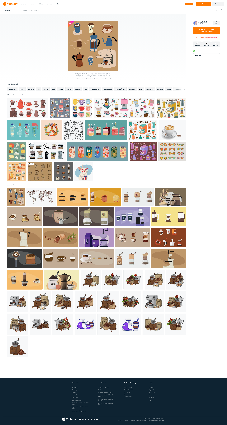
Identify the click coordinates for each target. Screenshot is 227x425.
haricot (69, 89)
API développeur (77, 400)
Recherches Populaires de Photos (105, 399)
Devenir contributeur (128, 395)
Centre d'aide (128, 387)
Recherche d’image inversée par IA (80, 403)
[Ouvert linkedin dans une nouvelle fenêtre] (85, 419)
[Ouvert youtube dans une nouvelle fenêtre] (97, 419)
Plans (182, 4)
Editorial (49, 4)
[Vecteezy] (10, 4)
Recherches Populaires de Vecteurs (105, 395)
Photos (32, 4)
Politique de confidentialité (138, 420)
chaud (169, 89)
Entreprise (75, 395)
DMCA (100, 390)
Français (151, 397)
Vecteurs (23, 4)
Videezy (74, 392)
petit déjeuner (95, 89)
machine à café (120, 89)
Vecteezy (74, 390)
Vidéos (41, 4)
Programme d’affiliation (105, 392)
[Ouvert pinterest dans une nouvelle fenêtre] (88, 419)
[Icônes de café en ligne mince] (40, 171)
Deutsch (151, 395)
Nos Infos (127, 392)
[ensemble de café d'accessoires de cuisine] (142, 130)
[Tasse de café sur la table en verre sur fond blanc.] (172, 130)
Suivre (216, 24)
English (151, 387)
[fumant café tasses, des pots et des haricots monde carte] (41, 197)
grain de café (107, 89)
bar (39, 89)
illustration (178, 89)
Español (151, 390)
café (53, 89)
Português (152, 392)
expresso (160, 89)
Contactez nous (128, 390)
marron (46, 89)
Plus (57, 4)
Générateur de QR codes (79, 411)
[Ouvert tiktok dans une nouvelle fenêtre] (91, 419)
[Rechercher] (216, 10)
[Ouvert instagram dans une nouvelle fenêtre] (82, 419)
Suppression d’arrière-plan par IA (80, 407)
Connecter (218, 4)
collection (132, 89)
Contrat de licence (103, 387)
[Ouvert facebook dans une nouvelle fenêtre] (80, 419)
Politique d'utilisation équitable (155, 420)
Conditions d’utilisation (124, 420)
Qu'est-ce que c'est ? (212, 51)
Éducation (75, 397)
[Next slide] (183, 89)
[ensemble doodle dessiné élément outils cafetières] (73, 130)
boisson (77, 89)
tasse (140, 89)
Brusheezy (75, 387)
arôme (22, 89)
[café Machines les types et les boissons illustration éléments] (72, 197)
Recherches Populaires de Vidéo (105, 404)
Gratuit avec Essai (206, 30)
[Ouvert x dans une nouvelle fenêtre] (94, 419)
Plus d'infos (198, 55)
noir (85, 89)
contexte (31, 89)
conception (149, 89)
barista (61, 89)
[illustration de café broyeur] (91, 280)
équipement (12, 89)
